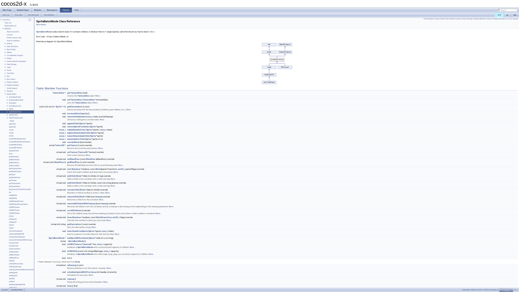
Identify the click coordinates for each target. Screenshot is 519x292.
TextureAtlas (58, 93)
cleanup (98, 197)
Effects (9, 52)
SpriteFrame (13, 115)
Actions (9, 43)
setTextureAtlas (74, 100)
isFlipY (11, 228)
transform (107, 217)
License (10, 35)
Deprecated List (10, 26)
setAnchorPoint (14, 249)
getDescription (14, 166)
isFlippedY (13, 222)
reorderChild (13, 246)
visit (69, 169)
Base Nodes (11, 49)
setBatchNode (14, 255)
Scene (9, 70)
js (507, 15)
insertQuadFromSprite (77, 231)
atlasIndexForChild (75, 139)
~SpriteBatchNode (75, 241)
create (11, 130)
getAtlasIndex (14, 157)
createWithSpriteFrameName (19, 142)
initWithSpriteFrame (16, 201)
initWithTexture (14, 207)
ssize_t (90, 117)
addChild (12, 124)
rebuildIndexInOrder (76, 130)
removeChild (13, 243)
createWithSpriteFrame (17, 139)
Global (9, 58)
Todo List (8, 23)
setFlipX (12, 279)
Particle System (12, 82)
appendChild (73, 123)
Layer (9, 67)
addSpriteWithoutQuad (77, 238)
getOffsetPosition (15, 171)
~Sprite (11, 121)
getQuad (12, 174)
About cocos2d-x (13, 32)
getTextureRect (14, 186)
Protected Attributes (499, 19)
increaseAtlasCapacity (77, 113)
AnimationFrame (15, 97)
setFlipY (12, 282)
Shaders (10, 91)
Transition (10, 73)
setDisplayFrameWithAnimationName (22, 270)
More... (153, 32)
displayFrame (14, 151)
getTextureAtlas (14, 183)
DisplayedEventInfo (16, 100)
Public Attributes (467, 19)
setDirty (11, 261)
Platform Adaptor (13, 85)
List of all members (512, 19)
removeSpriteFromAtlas (78, 127)
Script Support (12, 88)
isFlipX (11, 225)
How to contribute (13, 41)
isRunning (71, 265)
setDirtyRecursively (16, 264)
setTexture (72, 152)
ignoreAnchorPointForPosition (20, 189)
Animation (12, 103)
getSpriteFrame (14, 177)
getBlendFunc (14, 163)
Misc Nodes (11, 79)
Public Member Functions (432, 19)
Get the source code (14, 38)
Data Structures (12, 46)
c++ (499, 15)
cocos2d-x (6, 20)
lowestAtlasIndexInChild (78, 136)
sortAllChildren (74, 210)
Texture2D (59, 145)
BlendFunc (91, 159)
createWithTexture (15, 145)
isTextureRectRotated (17, 237)
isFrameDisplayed (15, 231)
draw (11, 154)
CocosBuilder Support (15, 55)
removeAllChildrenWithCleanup (20, 240)
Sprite (11, 109)
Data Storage (11, 64)
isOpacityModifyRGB (16, 234)
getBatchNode (14, 160)
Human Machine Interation (16, 61)
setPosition (13, 287)
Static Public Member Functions (451, 19)
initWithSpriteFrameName (18, 204)
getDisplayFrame (15, 169)
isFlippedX (13, 219)
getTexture (13, 180)
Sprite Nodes (11, 94)
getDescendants (74, 107)
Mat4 (98, 169)
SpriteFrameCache (16, 118)
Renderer (76, 169)
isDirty (11, 216)
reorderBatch (73, 142)
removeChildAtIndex (76, 117)
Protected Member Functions (483, 19)
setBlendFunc (14, 258)
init (10, 192)
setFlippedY (13, 276)
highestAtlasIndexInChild (78, 133)
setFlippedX (13, 273)
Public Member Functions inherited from (59, 262)
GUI (8, 76)
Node (78, 176)
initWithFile (13, 195)
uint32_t (121, 169)
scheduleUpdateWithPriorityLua (81, 272)
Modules (8, 29)
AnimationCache (15, 106)
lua (515, 15)
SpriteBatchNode (15, 112)
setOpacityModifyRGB (17, 285)
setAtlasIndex (14, 252)
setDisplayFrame (15, 267)
